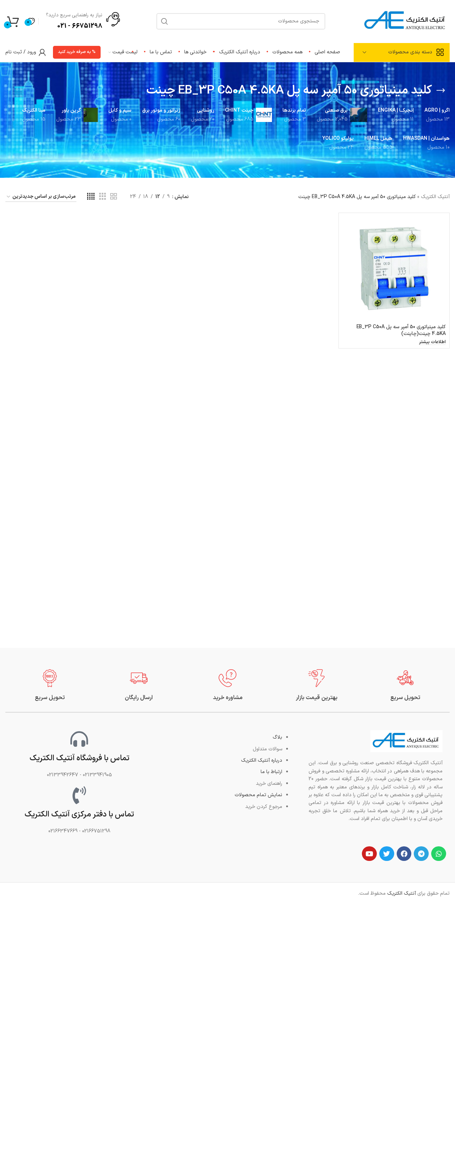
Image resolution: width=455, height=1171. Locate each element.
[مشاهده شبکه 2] (113, 197)
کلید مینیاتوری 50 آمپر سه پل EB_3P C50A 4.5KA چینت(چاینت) (401, 330)
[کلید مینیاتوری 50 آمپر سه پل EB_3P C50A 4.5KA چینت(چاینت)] (394, 268)
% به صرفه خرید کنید (77, 52)
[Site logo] (406, 21)
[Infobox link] (405, 685)
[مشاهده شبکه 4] (91, 197)
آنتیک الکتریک (435, 197)
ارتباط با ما (271, 772)
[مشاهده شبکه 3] (102, 197)
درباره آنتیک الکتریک (261, 760)
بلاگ (277, 737)
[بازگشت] (441, 91)
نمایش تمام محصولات (258, 795)
